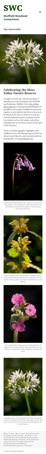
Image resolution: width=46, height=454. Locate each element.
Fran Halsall (21, 433)
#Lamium (11, 441)
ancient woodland (33, 433)
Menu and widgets (40, 14)
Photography (8, 435)
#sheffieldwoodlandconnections (13, 445)
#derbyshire (22, 439)
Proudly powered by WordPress (14, 451)
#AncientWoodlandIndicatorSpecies (27, 437)
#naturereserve (28, 441)
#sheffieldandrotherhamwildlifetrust (15, 443)
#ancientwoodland (9, 437)
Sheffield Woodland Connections (15, 17)
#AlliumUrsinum (32, 435)
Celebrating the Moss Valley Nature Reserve (20, 91)
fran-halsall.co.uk (26, 139)
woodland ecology (17, 435)
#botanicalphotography (11, 439)
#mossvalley (19, 441)
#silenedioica (28, 445)
